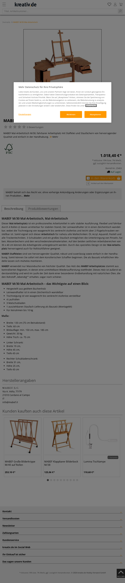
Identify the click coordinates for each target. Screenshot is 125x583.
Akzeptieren (95, 114)
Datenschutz (91, 105)
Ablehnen (71, 114)
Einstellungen (25, 114)
